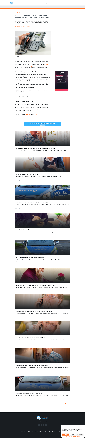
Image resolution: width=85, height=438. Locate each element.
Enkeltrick (17, 62)
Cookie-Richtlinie (68, 436)
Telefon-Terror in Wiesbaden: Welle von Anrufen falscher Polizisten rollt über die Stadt (35, 148)
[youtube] (46, 425)
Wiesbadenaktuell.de (43, 112)
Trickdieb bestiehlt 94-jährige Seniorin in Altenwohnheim (28, 393)
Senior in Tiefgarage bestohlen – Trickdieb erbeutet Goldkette (29, 257)
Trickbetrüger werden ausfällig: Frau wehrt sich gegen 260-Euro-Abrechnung (33, 202)
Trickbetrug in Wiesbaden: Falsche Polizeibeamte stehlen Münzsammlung (32, 365)
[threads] (43, 425)
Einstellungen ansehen (80, 434)
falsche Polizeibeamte (42, 62)
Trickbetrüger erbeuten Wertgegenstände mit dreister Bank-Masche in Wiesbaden (34, 311)
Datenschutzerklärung (74, 436)
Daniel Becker (18, 26)
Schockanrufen (24, 62)
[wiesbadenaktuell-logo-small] (14, 2)
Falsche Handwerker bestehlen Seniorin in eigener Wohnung (29, 229)
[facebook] (39, 425)
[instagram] (41, 425)
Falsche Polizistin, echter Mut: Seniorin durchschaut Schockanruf (30, 337)
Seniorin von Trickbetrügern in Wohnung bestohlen (27, 174)
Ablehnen (72, 434)
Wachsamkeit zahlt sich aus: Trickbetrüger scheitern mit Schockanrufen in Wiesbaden (35, 285)
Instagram (28, 114)
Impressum (78, 436)
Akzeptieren (65, 434)
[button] (83, 426)
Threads (36, 114)
